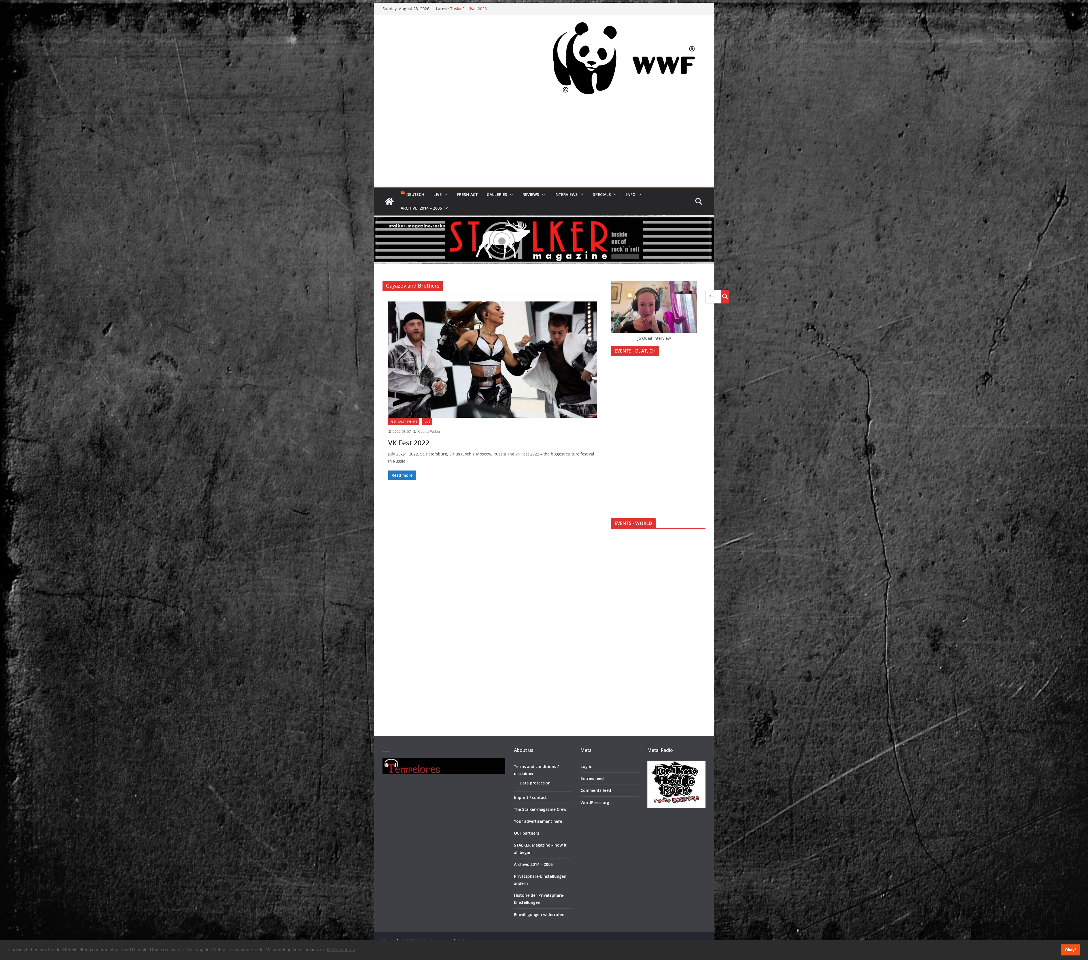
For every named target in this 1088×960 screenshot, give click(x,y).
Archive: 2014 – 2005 (421, 208)
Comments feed (596, 790)
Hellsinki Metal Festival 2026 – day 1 (484, 8)
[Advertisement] (544, 144)
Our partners (526, 833)
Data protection (535, 783)
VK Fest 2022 (409, 442)
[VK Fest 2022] (492, 359)
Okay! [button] (1070, 950)
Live (438, 194)
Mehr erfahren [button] (341, 949)
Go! (725, 296)
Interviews (566, 194)
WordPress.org (595, 802)
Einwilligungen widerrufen (539, 914)
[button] (445, 195)
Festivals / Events (403, 421)
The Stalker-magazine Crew (540, 809)
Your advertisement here (538, 821)
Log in (586, 766)
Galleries (497, 194)
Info (631, 194)
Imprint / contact (530, 797)
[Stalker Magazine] (389, 201)
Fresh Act (467, 194)
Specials (602, 194)
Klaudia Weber (429, 431)
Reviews (530, 194)
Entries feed (592, 778)
